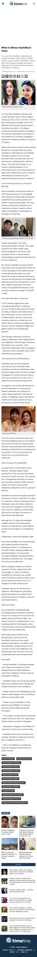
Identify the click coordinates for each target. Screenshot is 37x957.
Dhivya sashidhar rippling (10, 778)
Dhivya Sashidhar (21, 120)
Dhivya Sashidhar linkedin (11, 766)
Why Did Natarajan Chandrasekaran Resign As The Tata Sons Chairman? (26, 855)
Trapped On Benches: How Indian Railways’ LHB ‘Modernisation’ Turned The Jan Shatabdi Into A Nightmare (26, 833)
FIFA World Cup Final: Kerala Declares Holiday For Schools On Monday (22, 919)
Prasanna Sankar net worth (11, 798)
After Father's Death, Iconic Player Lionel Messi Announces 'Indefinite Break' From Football (21, 872)
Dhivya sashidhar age (24, 758)
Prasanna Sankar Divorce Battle (12, 794)
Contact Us (13, 952)
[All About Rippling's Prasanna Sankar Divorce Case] (9, 822)
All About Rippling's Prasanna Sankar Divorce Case (8, 832)
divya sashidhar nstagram (11, 786)
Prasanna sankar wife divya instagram (15, 802)
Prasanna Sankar (8, 790)
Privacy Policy (8, 950)
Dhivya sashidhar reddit (10, 774)
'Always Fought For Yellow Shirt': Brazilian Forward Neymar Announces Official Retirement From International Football (22, 881)
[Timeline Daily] (18, 3)
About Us (24, 952)
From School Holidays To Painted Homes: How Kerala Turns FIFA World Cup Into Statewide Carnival (22, 909)
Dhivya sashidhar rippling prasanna (13, 782)
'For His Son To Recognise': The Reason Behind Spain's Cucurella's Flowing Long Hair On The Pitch (20, 900)
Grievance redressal (24, 950)
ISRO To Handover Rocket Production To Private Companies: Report (9, 855)
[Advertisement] (18, 25)
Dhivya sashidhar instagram (11, 762)
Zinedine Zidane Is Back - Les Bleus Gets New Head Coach (21, 891)
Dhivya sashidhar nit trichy (11, 770)
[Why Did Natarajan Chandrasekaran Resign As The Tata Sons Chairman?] (9, 844)
